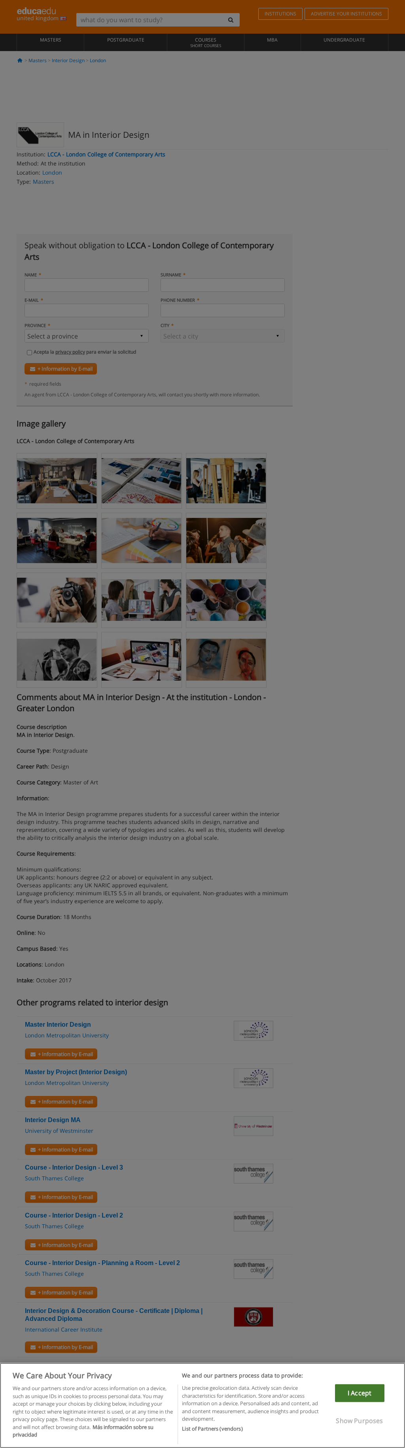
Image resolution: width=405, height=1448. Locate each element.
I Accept (359, 1393)
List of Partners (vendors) (212, 1428)
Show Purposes (359, 1420)
